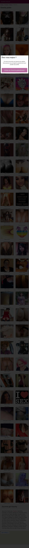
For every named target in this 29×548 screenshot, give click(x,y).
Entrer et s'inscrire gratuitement (14, 70)
